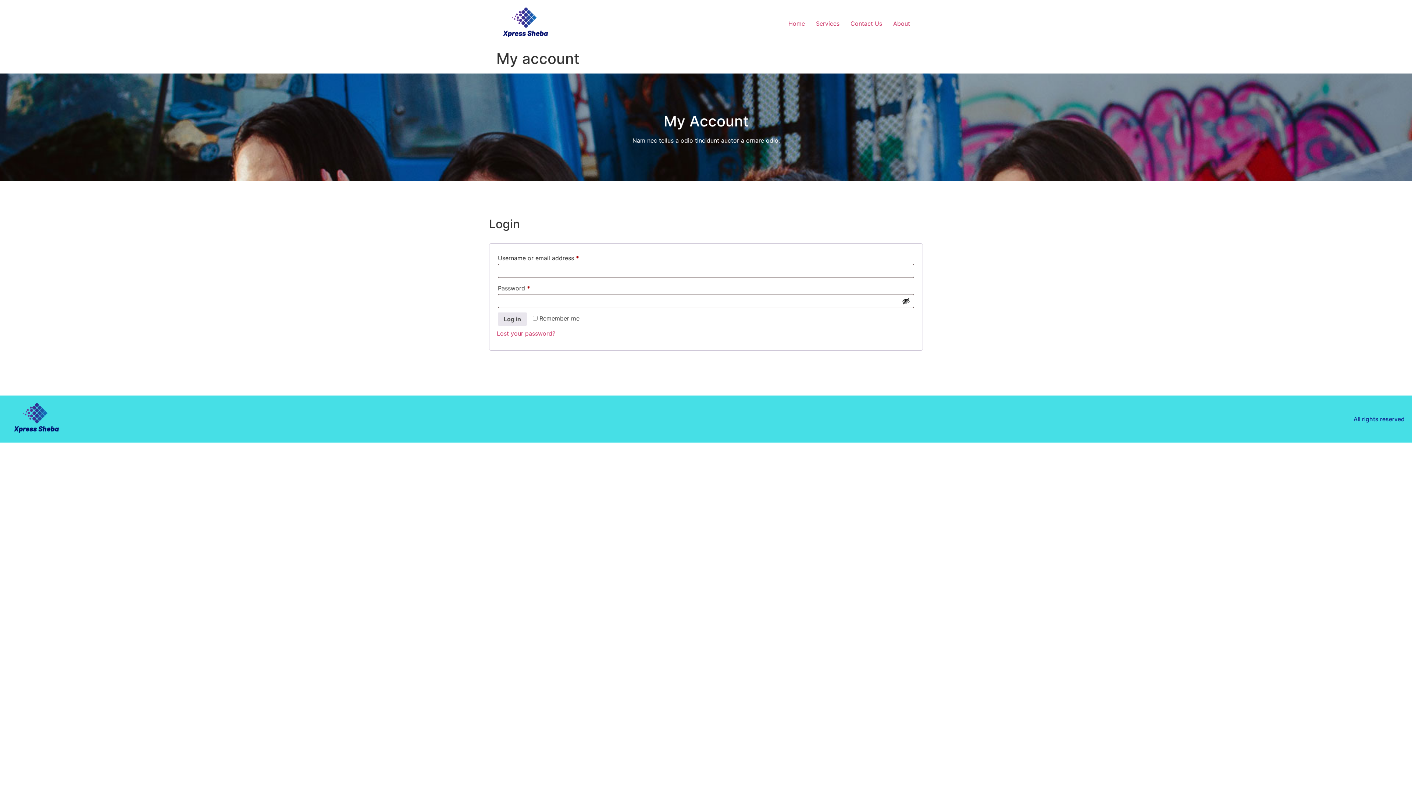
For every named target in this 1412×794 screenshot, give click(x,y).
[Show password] (906, 301)
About (901, 23)
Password (526, 287)
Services (827, 23)
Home (796, 23)
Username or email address (550, 257)
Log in (512, 319)
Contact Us (866, 23)
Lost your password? (526, 333)
